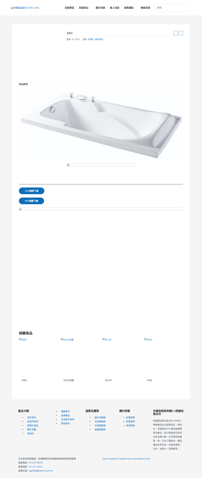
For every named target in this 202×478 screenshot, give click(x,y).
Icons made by (110, 458)
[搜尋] (187, 7)
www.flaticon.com (141, 458)
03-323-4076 (35, 462)
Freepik (122, 458)
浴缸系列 (99, 39)
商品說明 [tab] (23, 84)
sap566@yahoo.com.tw (41, 470)
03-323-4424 (35, 466)
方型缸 (91, 39)
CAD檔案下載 (31, 190)
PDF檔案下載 (31, 201)
